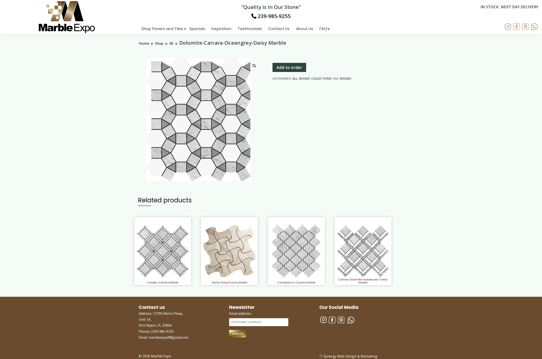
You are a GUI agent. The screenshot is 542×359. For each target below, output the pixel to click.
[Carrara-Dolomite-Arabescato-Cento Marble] (363, 251)
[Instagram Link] (508, 27)
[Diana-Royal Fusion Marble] (229, 251)
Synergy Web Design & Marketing (350, 356)
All (294, 78)
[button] (254, 66)
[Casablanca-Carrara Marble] (296, 251)
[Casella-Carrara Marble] (162, 251)
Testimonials (250, 28)
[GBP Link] (341, 318)
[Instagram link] (323, 318)
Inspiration (221, 28)
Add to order (289, 67)
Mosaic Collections (315, 78)
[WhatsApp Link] (534, 27)
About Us (304, 28)
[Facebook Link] (516, 27)
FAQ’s (324, 28)
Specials (197, 28)
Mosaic (345, 78)
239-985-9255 (273, 15)
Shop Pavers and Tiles (162, 28)
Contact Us (279, 28)
